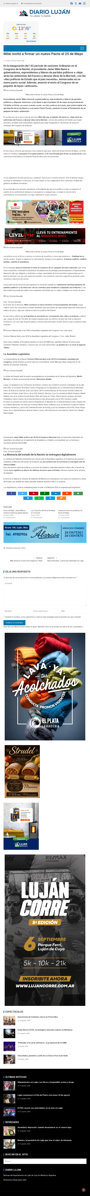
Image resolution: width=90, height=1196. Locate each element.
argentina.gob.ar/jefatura (70, 487)
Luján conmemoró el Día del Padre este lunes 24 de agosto (44, 1095)
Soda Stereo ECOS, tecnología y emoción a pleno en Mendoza (45, 1030)
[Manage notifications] (84, 1190)
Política (23, 548)
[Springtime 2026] (45, 212)
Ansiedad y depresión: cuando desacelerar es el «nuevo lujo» (45, 1127)
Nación (29, 126)
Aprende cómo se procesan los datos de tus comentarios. (60, 627)
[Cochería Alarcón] (45, 532)
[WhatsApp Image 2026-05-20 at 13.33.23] (22, 771)
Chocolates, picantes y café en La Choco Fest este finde (43, 1056)
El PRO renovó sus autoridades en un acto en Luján (40, 1108)
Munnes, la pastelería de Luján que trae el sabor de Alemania (44, 1140)
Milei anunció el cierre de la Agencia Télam (26, 559)
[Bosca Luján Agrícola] (45, 138)
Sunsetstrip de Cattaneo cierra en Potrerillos (38, 1017)
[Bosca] (21, 826)
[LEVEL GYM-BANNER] (45, 236)
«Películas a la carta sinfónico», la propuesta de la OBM (42, 1043)
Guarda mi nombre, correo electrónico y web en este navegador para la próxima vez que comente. (43, 617)
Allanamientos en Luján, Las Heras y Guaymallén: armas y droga (46, 1082)
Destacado (17, 548)
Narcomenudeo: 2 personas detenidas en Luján (65, 559)
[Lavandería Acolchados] (45, 686)
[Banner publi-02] (45, 930)
